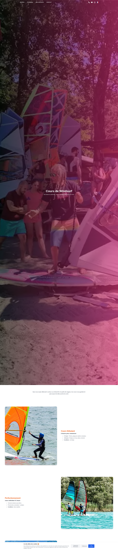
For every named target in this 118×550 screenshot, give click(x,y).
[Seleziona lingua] (97, 2)
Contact (49, 2)
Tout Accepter (91, 546)
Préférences (84, 546)
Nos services (40, 2)
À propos (30, 2)
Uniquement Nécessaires (75, 546)
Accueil (22, 2)
